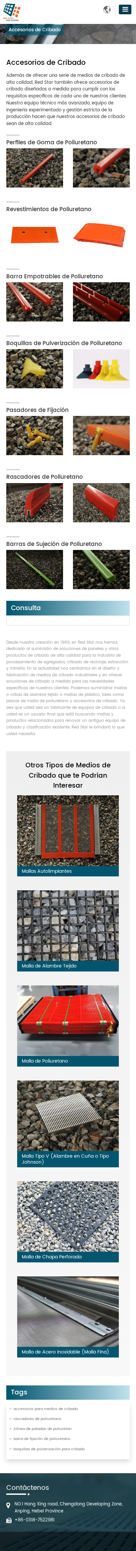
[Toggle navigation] (125, 9)
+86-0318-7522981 (34, 1520)
